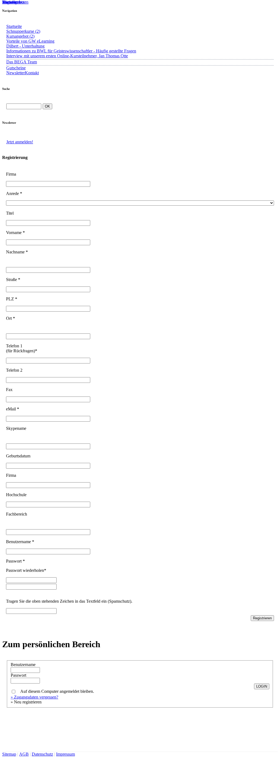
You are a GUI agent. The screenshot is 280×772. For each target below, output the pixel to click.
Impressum (65, 754)
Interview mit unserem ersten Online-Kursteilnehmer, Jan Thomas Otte (67, 56)
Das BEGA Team (21, 62)
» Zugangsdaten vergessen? (34, 697)
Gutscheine (16, 68)
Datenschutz (42, 754)
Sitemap (9, 754)
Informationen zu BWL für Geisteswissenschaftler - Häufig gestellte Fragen (71, 51)
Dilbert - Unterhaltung (25, 46)
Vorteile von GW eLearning (30, 41)
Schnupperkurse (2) (23, 31)
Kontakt (32, 72)
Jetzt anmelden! (19, 142)
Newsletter (15, 72)
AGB (24, 754)
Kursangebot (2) (20, 36)
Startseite (14, 26)
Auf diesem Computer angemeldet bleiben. (57, 691)
